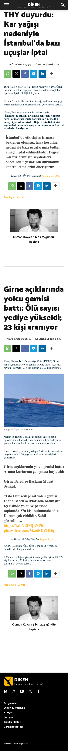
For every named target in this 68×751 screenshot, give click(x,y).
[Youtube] (22, 691)
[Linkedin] (42, 74)
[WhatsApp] (7, 74)
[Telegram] (33, 74)
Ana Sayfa (9, 197)
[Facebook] (25, 74)
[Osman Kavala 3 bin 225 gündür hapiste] (34, 220)
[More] (51, 74)
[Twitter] (30, 691)
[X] (16, 74)
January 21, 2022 (51, 175)
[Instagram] (14, 691)
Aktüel (20, 197)
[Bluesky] (5, 691)
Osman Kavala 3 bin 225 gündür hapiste (34, 239)
